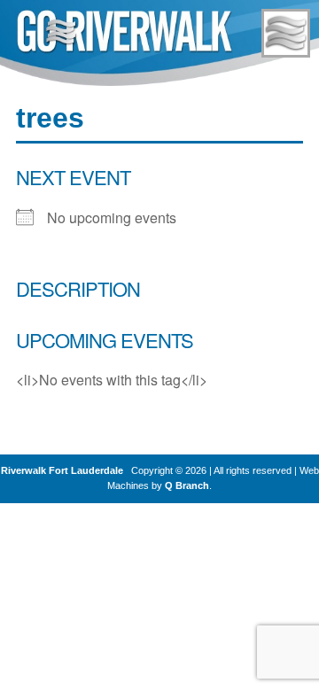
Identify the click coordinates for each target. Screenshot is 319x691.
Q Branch (187, 485)
